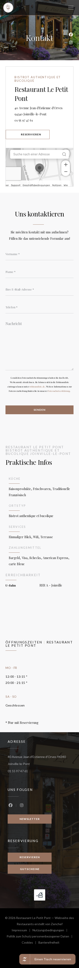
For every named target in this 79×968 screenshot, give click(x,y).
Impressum (22, 930)
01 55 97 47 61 (23, 120)
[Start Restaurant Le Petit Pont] (8, 8)
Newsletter (30, 819)
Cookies (30, 943)
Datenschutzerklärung (59, 390)
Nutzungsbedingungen (51, 930)
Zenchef (57, 924)
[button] (71, 8)
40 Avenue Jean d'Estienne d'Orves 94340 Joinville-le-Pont (43, 111)
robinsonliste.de (37, 386)
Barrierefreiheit (48, 943)
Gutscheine (30, 869)
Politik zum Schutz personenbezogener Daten (41, 936)
